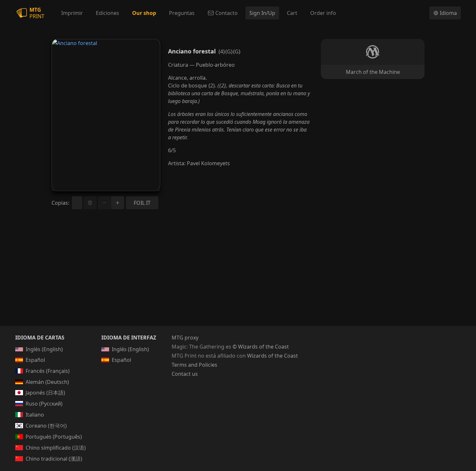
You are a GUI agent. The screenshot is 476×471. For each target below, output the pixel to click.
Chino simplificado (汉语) (56, 447)
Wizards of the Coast (272, 355)
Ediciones (107, 13)
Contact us (185, 373)
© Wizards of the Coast (260, 346)
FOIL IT (142, 202)
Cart (292, 13)
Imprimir (72, 13)
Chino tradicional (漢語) (54, 458)
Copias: (60, 202)
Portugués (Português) (54, 436)
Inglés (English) (44, 349)
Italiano (35, 414)
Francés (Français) (48, 370)
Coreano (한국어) (46, 425)
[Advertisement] (238, 275)
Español (35, 359)
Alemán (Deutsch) (47, 381)
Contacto (226, 13)
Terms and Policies (194, 364)
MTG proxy (185, 337)
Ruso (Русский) (44, 403)
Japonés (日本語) (45, 392)
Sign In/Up (262, 13)
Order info (323, 13)
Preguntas (182, 13)
